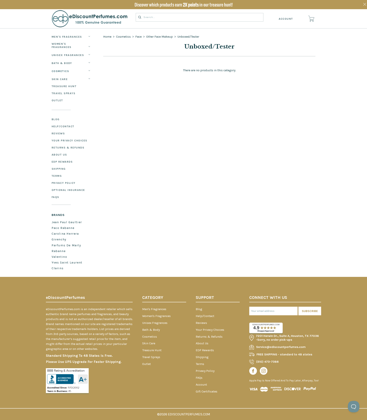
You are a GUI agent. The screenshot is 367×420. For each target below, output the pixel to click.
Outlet (57, 100)
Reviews (58, 133)
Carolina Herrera (65, 233)
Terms (57, 176)
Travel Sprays (64, 93)
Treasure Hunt (64, 86)
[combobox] (199, 17)
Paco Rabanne (63, 228)
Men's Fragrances (67, 36)
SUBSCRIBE (310, 311)
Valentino (59, 257)
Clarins (57, 268)
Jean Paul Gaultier (67, 222)
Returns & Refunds (68, 147)
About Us (59, 154)
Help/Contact (63, 126)
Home (107, 36)
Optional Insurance (68, 190)
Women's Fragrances (61, 45)
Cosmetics (60, 71)
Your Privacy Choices (69, 140)
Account (286, 18)
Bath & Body (62, 63)
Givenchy (59, 239)
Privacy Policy (64, 183)
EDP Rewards (62, 161)
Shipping (59, 168)
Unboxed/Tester (188, 36)
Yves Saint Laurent (67, 262)
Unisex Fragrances (68, 55)
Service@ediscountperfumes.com (281, 347)
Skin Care (60, 79)
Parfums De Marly (66, 245)
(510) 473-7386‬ (267, 361)
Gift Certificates (206, 391)
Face (138, 36)
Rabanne (59, 251)
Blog (56, 119)
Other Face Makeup (159, 36)
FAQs (55, 197)
